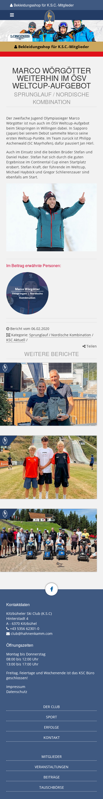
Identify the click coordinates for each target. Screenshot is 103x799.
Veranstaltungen (51, 766)
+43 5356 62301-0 (24, 628)
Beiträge (52, 777)
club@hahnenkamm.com (31, 633)
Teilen (91, 346)
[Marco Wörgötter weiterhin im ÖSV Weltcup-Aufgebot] (51, 217)
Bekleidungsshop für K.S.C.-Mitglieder (43, 5)
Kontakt (52, 737)
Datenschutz (16, 691)
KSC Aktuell (15, 339)
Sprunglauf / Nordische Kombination (60, 334)
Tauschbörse (51, 787)
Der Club (51, 706)
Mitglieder (52, 756)
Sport (51, 717)
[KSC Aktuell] (5, 367)
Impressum (15, 686)
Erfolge (51, 727)
